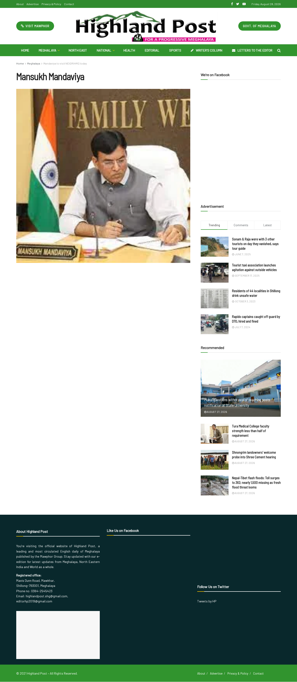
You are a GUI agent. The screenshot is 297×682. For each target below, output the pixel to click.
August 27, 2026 (216, 411)
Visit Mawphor (37, 26)
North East (78, 50)
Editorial (152, 50)
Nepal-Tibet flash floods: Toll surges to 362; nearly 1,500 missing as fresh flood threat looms (256, 482)
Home (25, 50)
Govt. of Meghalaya (259, 26)
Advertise (32, 4)
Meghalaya (47, 50)
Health (129, 50)
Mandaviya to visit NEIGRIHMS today (65, 63)
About (20, 4)
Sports (175, 50)
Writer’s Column (209, 50)
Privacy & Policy (51, 4)
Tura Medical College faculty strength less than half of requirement (250, 430)
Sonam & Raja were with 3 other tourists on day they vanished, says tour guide (255, 243)
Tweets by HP (206, 601)
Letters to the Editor (255, 50)
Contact (69, 4)
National (104, 50)
